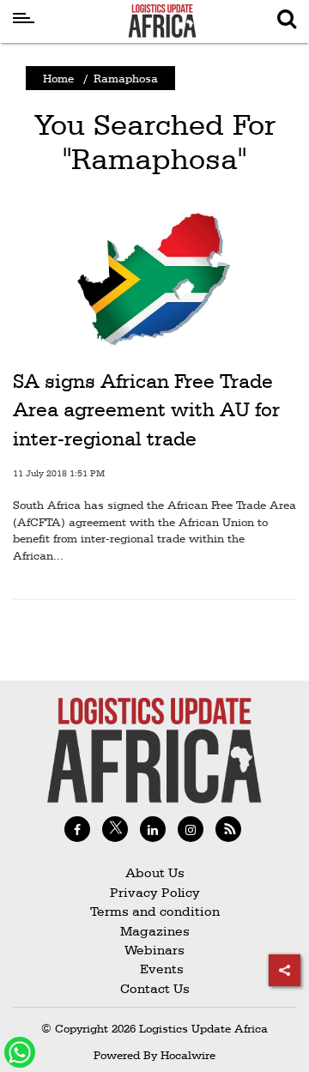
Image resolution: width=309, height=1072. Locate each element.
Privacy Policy (155, 892)
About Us (155, 872)
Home (58, 78)
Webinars (154, 950)
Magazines (155, 931)
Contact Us (155, 988)
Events (155, 968)
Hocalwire (188, 1055)
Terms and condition (155, 911)
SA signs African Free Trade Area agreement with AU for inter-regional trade (146, 410)
